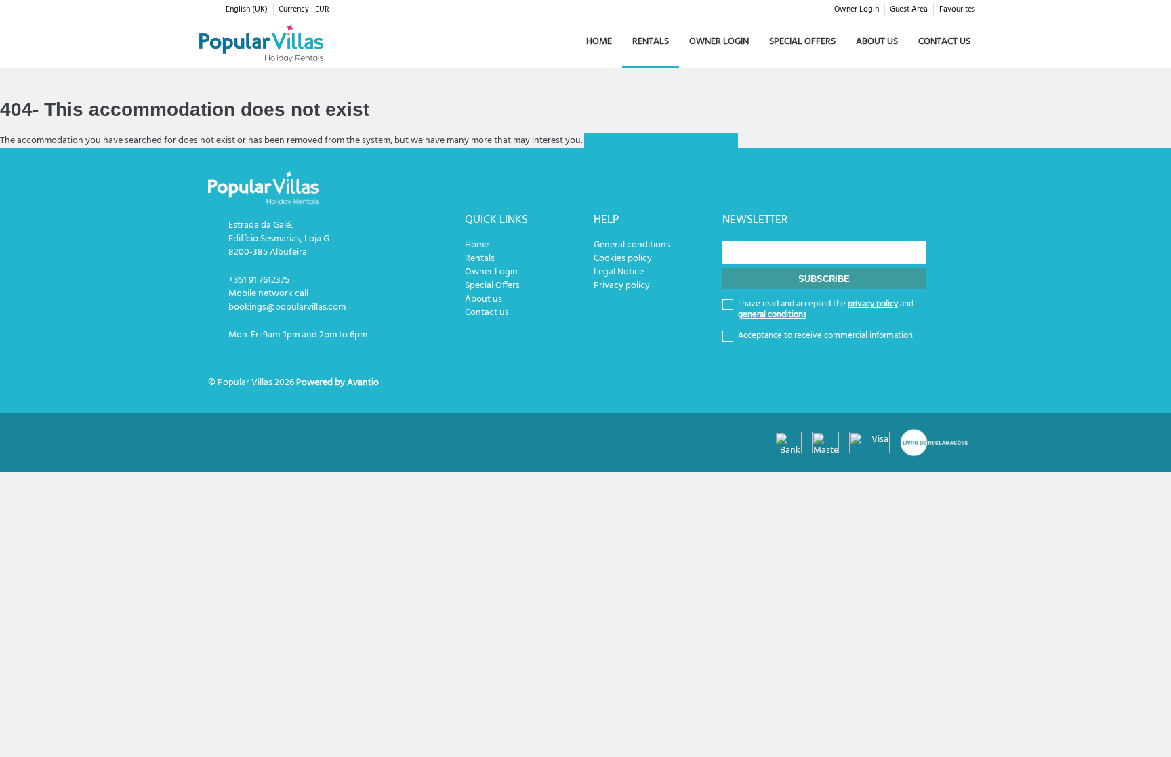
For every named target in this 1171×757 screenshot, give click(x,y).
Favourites (957, 9)
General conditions (632, 245)
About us (877, 41)
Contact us (944, 41)
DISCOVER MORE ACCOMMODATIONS (661, 140)
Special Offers (802, 41)
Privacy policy (622, 285)
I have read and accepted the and (825, 310)
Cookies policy (623, 258)
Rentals (650, 41)
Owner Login (856, 9)
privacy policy (873, 304)
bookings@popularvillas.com (287, 307)
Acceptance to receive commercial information (825, 336)
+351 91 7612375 (258, 280)
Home (599, 41)
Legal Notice (619, 272)
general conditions (772, 315)
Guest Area (909, 9)
